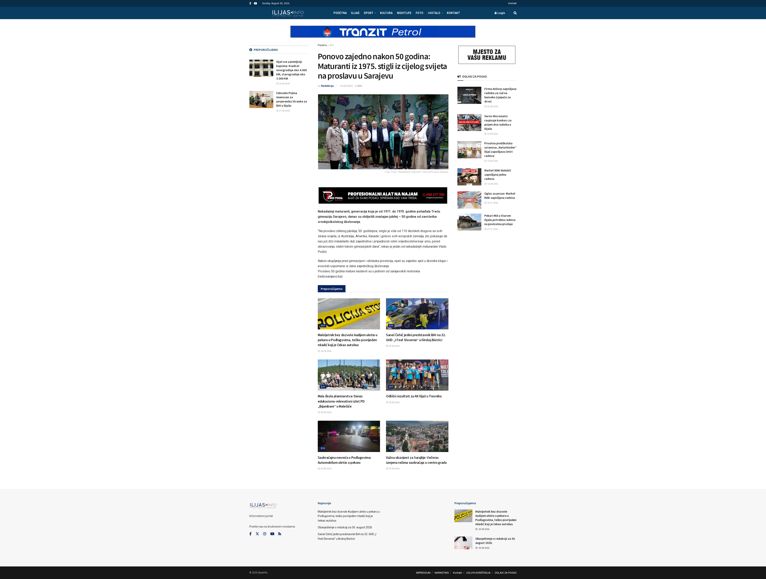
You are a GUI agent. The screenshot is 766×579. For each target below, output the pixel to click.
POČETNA (340, 13)
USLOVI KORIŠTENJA (478, 572)
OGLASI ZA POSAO (506, 572)
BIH (332, 45)
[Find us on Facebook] (250, 3)
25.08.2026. (492, 106)
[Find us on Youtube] (255, 3)
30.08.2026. (326, 351)
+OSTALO (434, 13)
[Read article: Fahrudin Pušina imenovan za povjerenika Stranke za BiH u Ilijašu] (261, 99)
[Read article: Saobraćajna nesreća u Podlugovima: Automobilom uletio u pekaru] (349, 436)
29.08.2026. (394, 468)
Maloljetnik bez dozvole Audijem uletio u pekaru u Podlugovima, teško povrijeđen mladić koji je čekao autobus (348, 340)
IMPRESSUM (423, 572)
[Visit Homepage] (288, 13)
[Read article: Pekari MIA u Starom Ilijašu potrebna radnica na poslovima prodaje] (469, 222)
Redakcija (327, 85)
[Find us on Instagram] (264, 534)
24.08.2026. (284, 83)
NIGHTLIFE (404, 13)
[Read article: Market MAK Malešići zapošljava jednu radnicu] (469, 176)
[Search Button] (515, 13)
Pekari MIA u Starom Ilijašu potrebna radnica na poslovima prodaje (499, 220)
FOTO (419, 13)
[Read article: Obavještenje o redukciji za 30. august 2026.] (463, 543)
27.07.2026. (492, 229)
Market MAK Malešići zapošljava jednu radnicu (497, 174)
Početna (322, 45)
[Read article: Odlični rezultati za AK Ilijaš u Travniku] (417, 375)
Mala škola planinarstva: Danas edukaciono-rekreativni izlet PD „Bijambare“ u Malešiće (341, 401)
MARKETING (442, 572)
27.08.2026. (284, 110)
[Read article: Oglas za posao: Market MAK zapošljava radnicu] (469, 200)
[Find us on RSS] (279, 534)
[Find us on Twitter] (257, 534)
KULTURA (386, 13)
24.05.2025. (346, 85)
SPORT (368, 13)
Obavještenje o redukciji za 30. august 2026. (345, 527)
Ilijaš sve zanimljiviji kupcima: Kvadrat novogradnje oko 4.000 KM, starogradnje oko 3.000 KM (291, 70)
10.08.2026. (492, 161)
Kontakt (512, 3)
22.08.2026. (492, 134)
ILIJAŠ (355, 13)
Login (501, 13)
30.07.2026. (492, 203)
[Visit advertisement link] (383, 35)
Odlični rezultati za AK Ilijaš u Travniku (413, 396)
